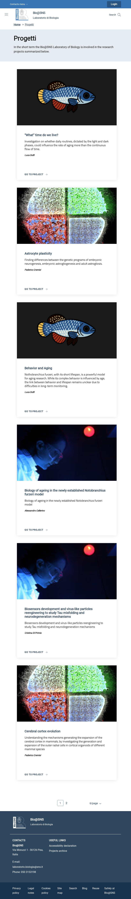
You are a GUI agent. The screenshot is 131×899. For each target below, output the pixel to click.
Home (17, 24)
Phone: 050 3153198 (24, 872)
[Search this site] (119, 15)
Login (114, 4)
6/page (94, 803)
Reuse (95, 888)
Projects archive (58, 850)
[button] (19, 4)
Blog (84, 888)
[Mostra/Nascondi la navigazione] (6, 14)
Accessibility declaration (62, 845)
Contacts (18, 840)
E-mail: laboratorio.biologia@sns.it (27, 864)
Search (73, 888)
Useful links (57, 840)
